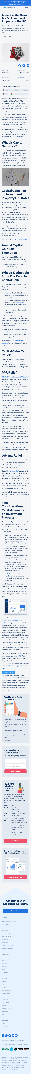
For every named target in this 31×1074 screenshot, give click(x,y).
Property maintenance (8, 945)
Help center (5, 960)
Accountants (5, 1026)
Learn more (7, 740)
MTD (19, 656)
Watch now (15, 841)
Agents (3, 1023)
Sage (3, 1014)
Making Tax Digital (7, 939)
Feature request (6, 993)
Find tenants (5, 942)
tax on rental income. (21, 239)
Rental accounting (6, 933)
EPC (6, 668)
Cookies (25, 1044)
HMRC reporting (6, 936)
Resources (4, 963)
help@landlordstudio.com (9, 921)
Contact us (4, 984)
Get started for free (8, 672)
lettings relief (14, 471)
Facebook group (6, 990)
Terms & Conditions (17, 1044)
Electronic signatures (7, 948)
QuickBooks (5, 1011)
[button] (26, 7)
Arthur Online (5, 1002)
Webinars (4, 966)
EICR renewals (12, 666)
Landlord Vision (6, 1008)
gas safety (20, 666)
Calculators (5, 972)
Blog (3, 957)
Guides (3, 969)
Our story (4, 981)
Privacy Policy (7, 1044)
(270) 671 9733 (6, 924)
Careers (4, 987)
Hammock (4, 1005)
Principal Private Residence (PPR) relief (15, 377)
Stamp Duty (21, 302)
